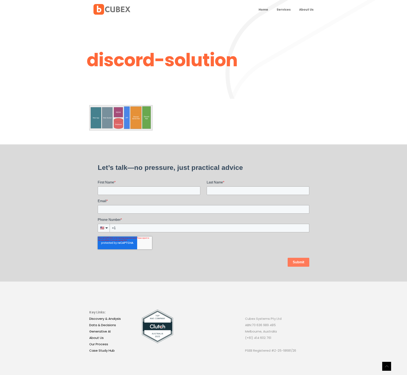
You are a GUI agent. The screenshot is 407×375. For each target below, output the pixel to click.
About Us (96, 338)
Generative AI (100, 331)
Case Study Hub (102, 350)
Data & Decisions (102, 325)
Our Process (98, 344)
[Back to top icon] (386, 366)
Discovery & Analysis (105, 318)
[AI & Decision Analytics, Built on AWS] (111, 9)
